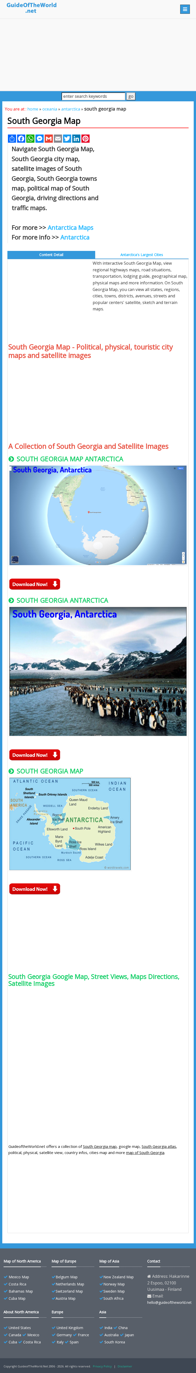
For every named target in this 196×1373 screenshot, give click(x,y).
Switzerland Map (69, 1291)
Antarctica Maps (70, 227)
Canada (15, 1334)
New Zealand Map (118, 1276)
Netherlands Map (70, 1284)
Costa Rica (17, 1284)
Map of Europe (64, 1261)
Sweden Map (114, 1291)
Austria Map (66, 1298)
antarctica (70, 109)
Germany (64, 1334)
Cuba (13, 1342)
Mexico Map (19, 1276)
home (32, 109)
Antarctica (75, 237)
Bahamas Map (21, 1291)
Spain (74, 1342)
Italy (60, 1342)
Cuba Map (17, 1298)
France (83, 1334)
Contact (153, 1261)
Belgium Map (67, 1276)
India (108, 1327)
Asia (102, 1311)
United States (20, 1327)
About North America (21, 1311)
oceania (49, 109)
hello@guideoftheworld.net (169, 1302)
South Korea (114, 1342)
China (123, 1327)
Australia (111, 1334)
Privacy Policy (102, 1366)
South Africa (113, 1298)
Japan (129, 1334)
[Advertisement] (98, 54)
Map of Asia (109, 1261)
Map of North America (22, 1261)
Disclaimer (125, 1366)
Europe (57, 1311)
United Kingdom (70, 1327)
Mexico (33, 1334)
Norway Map (114, 1284)
